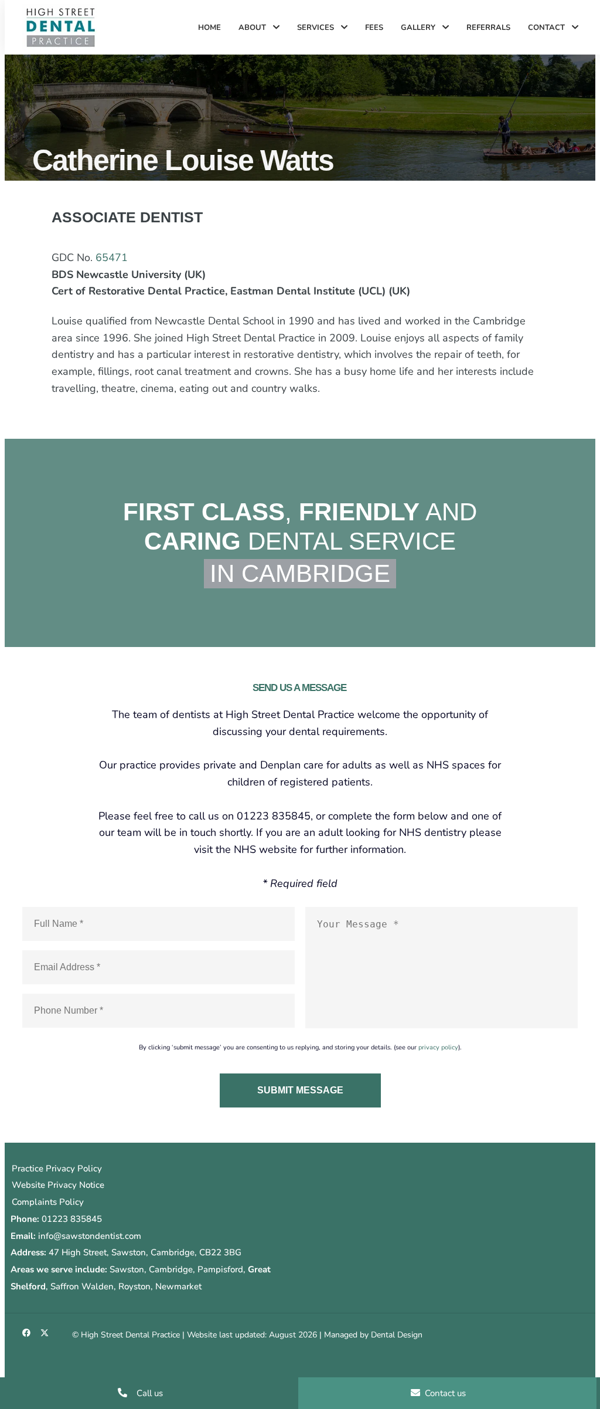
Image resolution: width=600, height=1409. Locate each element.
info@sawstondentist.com (89, 1236)
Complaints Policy (48, 1202)
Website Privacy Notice (58, 1185)
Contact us (444, 1393)
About (253, 27)
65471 (112, 257)
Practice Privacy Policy (57, 1168)
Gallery (419, 27)
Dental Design (396, 1334)
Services (316, 27)
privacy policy (438, 1047)
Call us (148, 1393)
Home (209, 27)
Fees (374, 27)
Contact (547, 27)
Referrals (488, 27)
